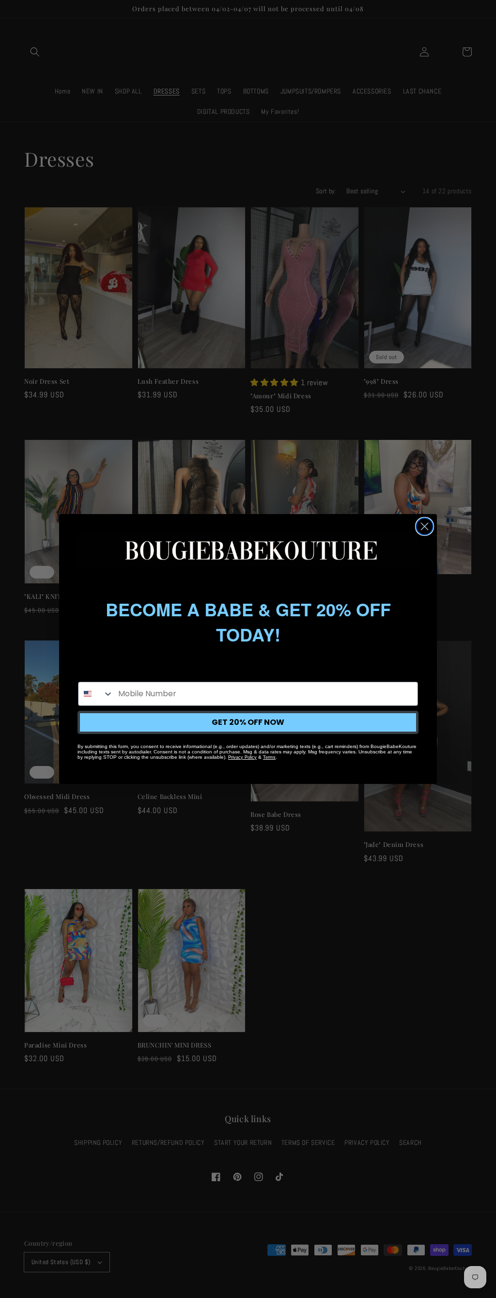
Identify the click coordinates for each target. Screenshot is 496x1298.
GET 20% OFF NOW (248, 722)
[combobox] (95, 693)
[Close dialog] (424, 526)
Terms (269, 757)
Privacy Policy (242, 757)
